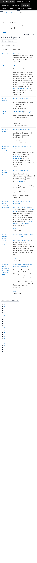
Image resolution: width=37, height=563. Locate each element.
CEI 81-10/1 (27, 98)
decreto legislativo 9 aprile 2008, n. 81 (22, 222)
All (4, 303)
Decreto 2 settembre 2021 (21, 207)
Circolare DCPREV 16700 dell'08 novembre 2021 (5, 240)
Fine (17, 45)
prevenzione (17, 158)
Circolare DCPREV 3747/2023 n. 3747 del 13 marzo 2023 (5, 269)
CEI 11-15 (5, 53)
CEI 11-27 (5, 65)
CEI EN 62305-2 (4, 113)
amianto (27, 182)
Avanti (13, 45)
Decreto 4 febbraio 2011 (20, 88)
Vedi (14, 229)
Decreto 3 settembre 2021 (21, 240)
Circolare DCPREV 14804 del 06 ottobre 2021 (6, 204)
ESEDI (21, 182)
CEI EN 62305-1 (4, 99)
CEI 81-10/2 (27, 112)
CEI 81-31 (27, 129)
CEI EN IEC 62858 (5, 130)
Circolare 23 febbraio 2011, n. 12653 (6, 150)
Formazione (16, 156)
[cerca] (4, 32)
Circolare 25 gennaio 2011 (6, 172)
